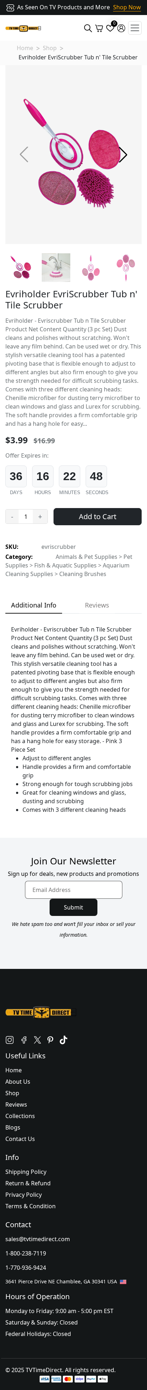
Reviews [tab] (97, 605)
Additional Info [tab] (33, 605)
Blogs (12, 1127)
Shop (50, 48)
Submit (73, 907)
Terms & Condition (30, 1206)
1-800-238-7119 (25, 1253)
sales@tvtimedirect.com (37, 1239)
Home (25, 48)
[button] (123, 154)
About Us (17, 1082)
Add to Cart (97, 516)
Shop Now (127, 7)
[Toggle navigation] (135, 28)
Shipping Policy (25, 1172)
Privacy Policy (23, 1195)
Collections (20, 1116)
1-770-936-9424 (25, 1268)
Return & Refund (28, 1183)
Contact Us (20, 1139)
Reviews (16, 1104)
